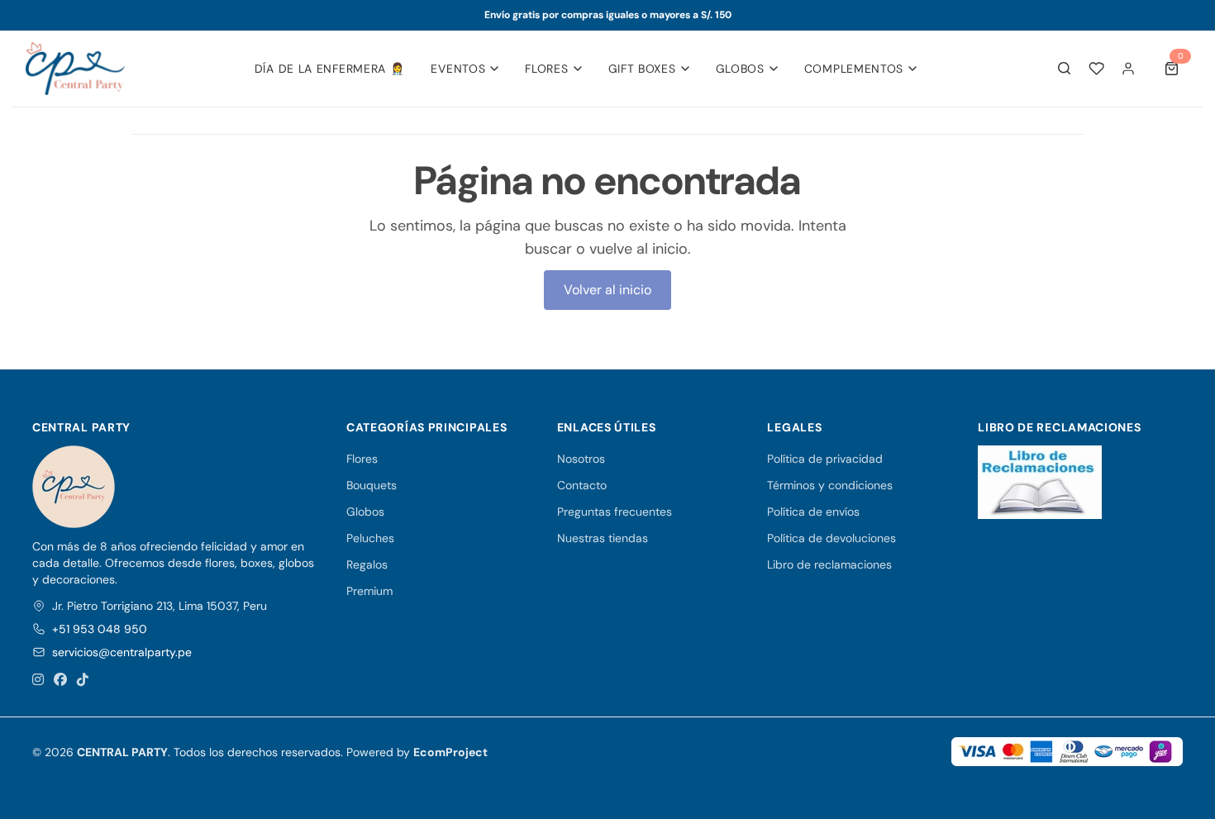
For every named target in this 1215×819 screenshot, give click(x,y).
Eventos (458, 68)
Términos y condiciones (830, 485)
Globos (740, 68)
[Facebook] (60, 680)
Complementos (853, 68)
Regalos (367, 564)
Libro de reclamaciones (829, 564)
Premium (369, 590)
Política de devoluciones (831, 538)
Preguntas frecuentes (614, 511)
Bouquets (371, 485)
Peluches (370, 538)
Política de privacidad (825, 458)
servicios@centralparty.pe (122, 652)
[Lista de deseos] (1096, 68)
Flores (546, 68)
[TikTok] (82, 680)
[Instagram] (38, 680)
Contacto (582, 485)
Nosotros (581, 458)
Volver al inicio (607, 289)
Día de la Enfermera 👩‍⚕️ (330, 68)
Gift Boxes (642, 68)
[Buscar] (1064, 68)
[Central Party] (75, 68)
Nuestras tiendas (602, 538)
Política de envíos (813, 511)
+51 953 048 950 (99, 628)
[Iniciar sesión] (1128, 68)
